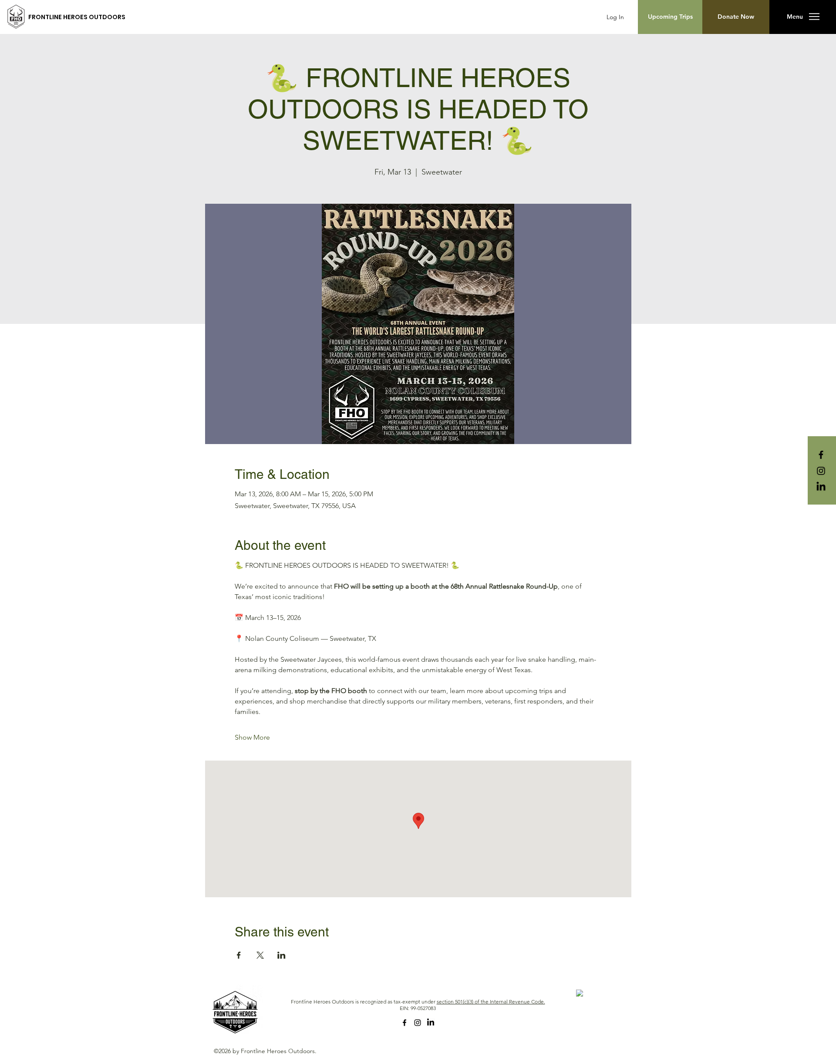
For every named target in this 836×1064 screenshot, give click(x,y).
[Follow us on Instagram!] (821, 470)
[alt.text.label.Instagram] (417, 1022)
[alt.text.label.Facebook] (404, 1022)
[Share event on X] (260, 955)
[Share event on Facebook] (239, 955)
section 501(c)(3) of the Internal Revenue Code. (491, 1001)
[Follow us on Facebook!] (821, 454)
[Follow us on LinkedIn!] (821, 486)
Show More (252, 737)
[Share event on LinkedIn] (281, 955)
